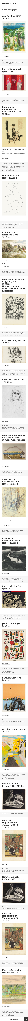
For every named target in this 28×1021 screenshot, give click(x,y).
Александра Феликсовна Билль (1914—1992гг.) (12, 481)
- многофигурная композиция (13, 164)
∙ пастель (17, 530)
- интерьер (13, 61)
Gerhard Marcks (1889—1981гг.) (13, 380)
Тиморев (22, 870)
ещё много (5, 158)
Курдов (23, 333)
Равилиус (22, 272)
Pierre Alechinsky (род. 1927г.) (11, 587)
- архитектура (14, 720)
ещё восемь (5, 218)
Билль (3, 531)
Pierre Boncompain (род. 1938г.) (12, 70)
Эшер (9, 815)
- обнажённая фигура (13, 224)
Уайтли (3, 374)
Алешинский (18, 617)
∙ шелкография (17, 669)
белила (17, 373)
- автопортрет (14, 223)
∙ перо (15, 62)
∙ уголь (19, 428)
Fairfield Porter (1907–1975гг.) (13, 730)
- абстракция (14, 615)
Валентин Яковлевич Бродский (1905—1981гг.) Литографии (13, 437)
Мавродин (18, 226)
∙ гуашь (23, 615)
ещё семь (5, 56)
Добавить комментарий (15, 63)
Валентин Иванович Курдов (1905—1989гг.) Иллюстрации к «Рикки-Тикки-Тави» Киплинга (13, 285)
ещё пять (5, 94)
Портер (15, 777)
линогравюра (8, 531)
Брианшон (11, 1014)
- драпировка (21, 425)
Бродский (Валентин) (17, 472)
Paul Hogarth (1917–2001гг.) (12, 678)
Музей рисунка (9, 3)
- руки (12, 669)
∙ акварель (8, 62)
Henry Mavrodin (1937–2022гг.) (11, 176)
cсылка (22, 428)
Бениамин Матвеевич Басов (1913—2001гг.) (11, 540)
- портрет (12, 166)
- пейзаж (8, 166)
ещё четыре (5, 525)
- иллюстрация (19, 163)
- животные (13, 163)
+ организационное (19, 166)
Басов (3, 581)
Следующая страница (26, 1019)
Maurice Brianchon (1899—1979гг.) (12, 971)
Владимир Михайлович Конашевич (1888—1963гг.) (12, 110)
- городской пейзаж (15, 370)
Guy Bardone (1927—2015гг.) (13, 17)
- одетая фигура (15, 427)
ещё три (4, 611)
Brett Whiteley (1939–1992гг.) (13, 341)
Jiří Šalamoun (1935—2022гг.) (13, 624)
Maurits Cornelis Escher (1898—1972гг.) (13, 784)
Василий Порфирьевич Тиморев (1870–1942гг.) (10, 824)
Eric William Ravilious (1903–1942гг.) (10, 234)
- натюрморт (19, 61)
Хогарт (12, 722)
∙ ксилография (12, 167)
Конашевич (4, 169)
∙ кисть (12, 62)
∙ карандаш (7, 428)
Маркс (9, 430)
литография (5, 63)
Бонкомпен (15, 100)
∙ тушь (19, 62)
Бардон (22, 62)
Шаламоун (10, 671)
